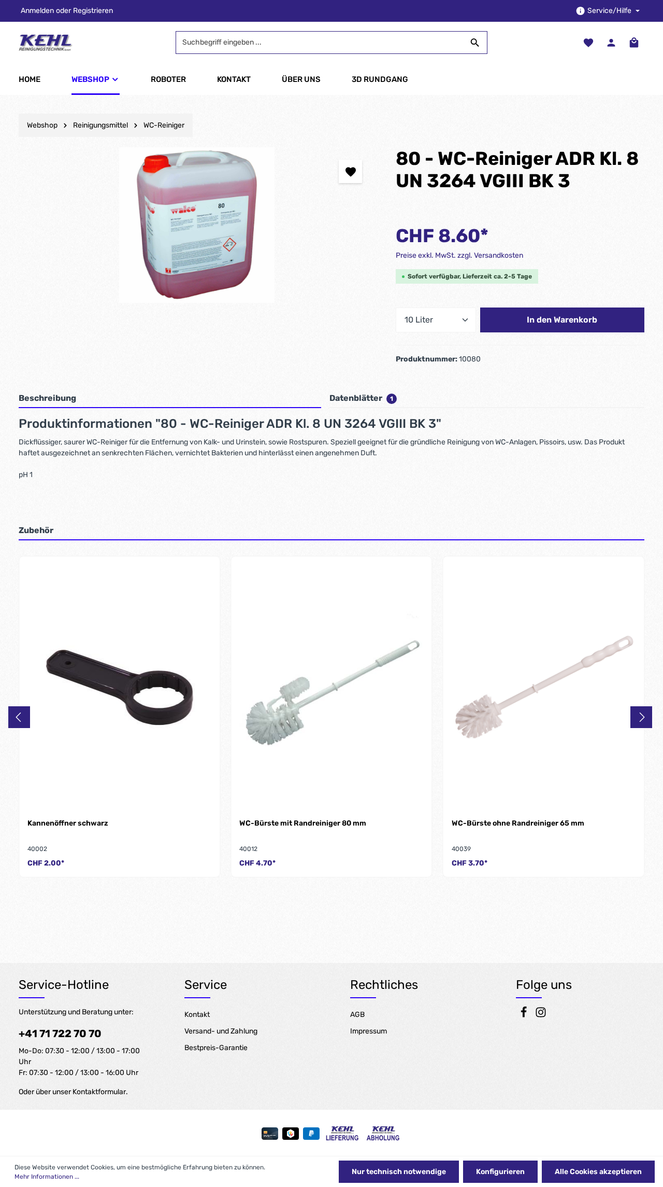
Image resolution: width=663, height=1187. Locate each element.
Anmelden (37, 11)
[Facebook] (524, 1015)
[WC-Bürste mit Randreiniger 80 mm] (331, 688)
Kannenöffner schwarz (67, 823)
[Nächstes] (641, 717)
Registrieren (93, 11)
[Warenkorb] (634, 42)
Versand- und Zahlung (220, 1031)
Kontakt (197, 1014)
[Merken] (350, 171)
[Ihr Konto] (611, 42)
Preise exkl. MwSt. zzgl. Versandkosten (459, 255)
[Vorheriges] (19, 717)
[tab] (170, 398)
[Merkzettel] (588, 42)
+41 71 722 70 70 (60, 1033)
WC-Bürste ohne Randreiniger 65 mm (518, 823)
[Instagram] (540, 1015)
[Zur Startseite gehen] (46, 42)
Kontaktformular (99, 1091)
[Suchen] (475, 42)
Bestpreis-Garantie (216, 1047)
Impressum (368, 1031)
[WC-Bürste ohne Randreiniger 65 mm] (544, 688)
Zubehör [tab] (36, 530)
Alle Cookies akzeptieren (598, 1171)
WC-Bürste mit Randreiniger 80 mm (302, 823)
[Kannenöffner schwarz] (119, 688)
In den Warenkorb (562, 320)
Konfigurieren (500, 1171)
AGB (357, 1014)
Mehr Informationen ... (47, 1176)
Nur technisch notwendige (399, 1171)
